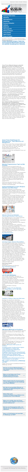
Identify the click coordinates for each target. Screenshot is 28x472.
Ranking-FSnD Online (9, 15)
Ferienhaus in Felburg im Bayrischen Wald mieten (13, 298)
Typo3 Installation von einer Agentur (10, 359)
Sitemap (25, 1)
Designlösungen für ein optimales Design (11, 354)
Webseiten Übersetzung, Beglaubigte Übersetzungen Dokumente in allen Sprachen (12, 215)
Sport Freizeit (7, 34)
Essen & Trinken (7, 36)
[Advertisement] (14, 55)
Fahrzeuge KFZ (7, 28)
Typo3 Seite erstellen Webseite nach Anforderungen (13, 353)
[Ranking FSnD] (5, 9)
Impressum (12, 1)
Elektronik (6, 27)
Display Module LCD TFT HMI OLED (13, 289)
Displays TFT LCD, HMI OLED (14, 288)
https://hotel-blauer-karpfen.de (9, 266)
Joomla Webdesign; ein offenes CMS (10, 348)
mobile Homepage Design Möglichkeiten (11, 349)
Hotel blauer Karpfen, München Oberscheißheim (13, 241)
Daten (17, 1)
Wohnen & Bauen (8, 30)
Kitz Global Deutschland (7, 232)
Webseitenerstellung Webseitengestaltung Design (13, 358)
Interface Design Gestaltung (8, 351)
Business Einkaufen (8, 23)
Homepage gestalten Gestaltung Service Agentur (13, 347)
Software (5, 25)
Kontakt (20, 1)
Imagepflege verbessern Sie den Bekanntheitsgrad (13, 352)
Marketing (6, 17)
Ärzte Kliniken (7, 32)
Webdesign (6, 21)
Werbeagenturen (7, 19)
